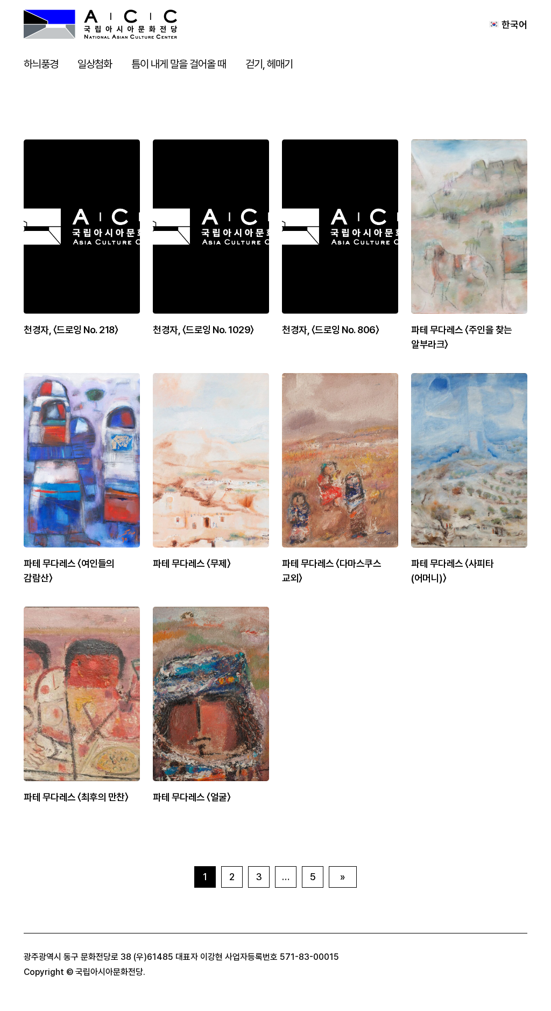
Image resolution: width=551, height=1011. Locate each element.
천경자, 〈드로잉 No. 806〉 (330, 329)
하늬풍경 (41, 64)
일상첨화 (94, 64)
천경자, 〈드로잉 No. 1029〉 (203, 329)
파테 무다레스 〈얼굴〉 (191, 797)
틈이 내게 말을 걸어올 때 (178, 64)
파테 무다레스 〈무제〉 (191, 563)
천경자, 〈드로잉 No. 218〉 (71, 329)
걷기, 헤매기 (269, 64)
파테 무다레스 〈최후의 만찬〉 (76, 797)
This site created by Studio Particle (216, 972)
